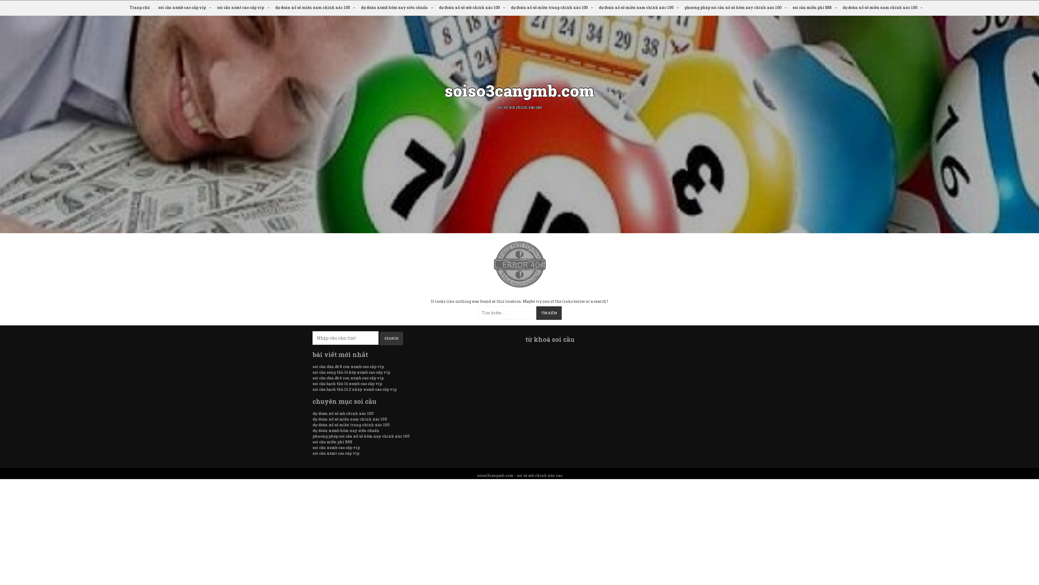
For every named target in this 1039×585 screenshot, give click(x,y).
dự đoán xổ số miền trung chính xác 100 (549, 7)
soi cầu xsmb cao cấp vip (182, 7)
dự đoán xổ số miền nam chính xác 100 (312, 7)
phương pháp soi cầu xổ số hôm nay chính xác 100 (733, 7)
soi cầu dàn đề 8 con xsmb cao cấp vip (348, 366)
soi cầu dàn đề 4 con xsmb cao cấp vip (348, 378)
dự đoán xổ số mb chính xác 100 (469, 7)
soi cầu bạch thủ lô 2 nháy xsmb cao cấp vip (355, 389)
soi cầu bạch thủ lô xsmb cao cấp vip (347, 383)
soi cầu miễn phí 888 (812, 7)
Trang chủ (140, 7)
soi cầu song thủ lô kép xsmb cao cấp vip (351, 372)
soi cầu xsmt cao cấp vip (240, 7)
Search (391, 338)
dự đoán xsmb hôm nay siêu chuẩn (394, 7)
